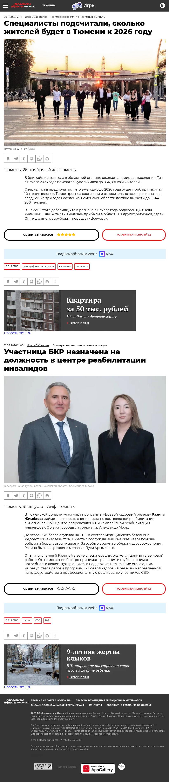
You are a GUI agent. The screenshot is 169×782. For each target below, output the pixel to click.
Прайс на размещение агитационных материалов (109, 700)
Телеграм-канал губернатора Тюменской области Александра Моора (49, 486)
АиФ (32, 149)
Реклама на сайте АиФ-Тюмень (51, 700)
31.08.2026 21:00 (13, 345)
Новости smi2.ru (17, 333)
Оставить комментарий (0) (134, 234)
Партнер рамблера (66, 767)
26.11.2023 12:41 (13, 16)
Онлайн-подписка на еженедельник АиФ (57, 705)
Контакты (95, 705)
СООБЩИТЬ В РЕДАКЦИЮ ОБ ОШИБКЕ (129, 705)
